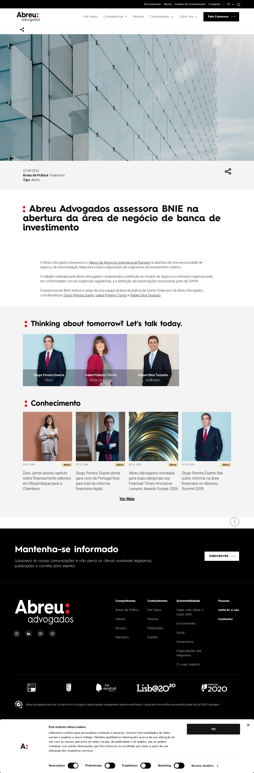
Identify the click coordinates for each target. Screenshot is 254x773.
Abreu (35, 180)
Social (180, 632)
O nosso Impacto (188, 664)
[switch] (110, 766)
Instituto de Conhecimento (190, 4)
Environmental (185, 623)
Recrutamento (152, 4)
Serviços (120, 628)
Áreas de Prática (127, 610)
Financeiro (57, 175)
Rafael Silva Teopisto (145, 295)
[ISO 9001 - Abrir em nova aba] (19, 705)
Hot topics (91, 16)
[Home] (44, 614)
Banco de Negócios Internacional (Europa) (119, 262)
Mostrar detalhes (203, 765)
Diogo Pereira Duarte (78, 295)
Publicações (155, 628)
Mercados (122, 637)
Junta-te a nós (228, 610)
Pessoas (138, 16)
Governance (184, 642)
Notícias (152, 619)
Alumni (168, 4)
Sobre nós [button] (186, 16)
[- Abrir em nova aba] (31, 688)
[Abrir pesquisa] (238, 4)
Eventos (152, 637)
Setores (120, 619)
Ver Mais (127, 498)
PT (229, 4)
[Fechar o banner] (248, 725)
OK (213, 729)
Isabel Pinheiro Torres (111, 295)
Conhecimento (159, 16)
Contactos (215, 4)
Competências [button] (113, 16)
